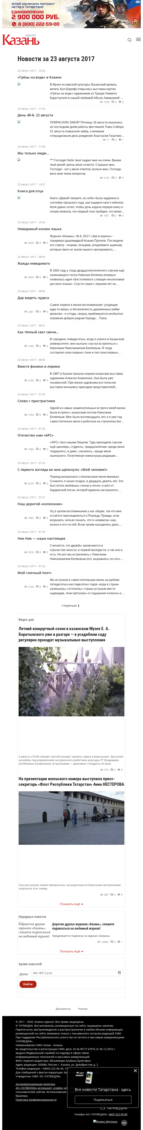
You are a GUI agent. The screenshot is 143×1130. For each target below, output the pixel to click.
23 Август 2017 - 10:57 (31, 184)
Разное (83, 1008)
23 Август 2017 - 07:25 (31, 566)
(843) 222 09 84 (118, 1114)
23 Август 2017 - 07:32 (31, 463)
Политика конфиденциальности (36, 1099)
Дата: (24, 974)
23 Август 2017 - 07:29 (31, 532)
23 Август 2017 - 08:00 (31, 360)
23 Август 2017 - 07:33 (31, 428)
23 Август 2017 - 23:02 (31, 70)
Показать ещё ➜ (71, 904)
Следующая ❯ (71, 605)
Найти (28, 984)
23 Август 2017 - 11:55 (31, 108)
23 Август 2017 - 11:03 (31, 146)
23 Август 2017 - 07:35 (31, 394)
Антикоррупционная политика (35, 1084)
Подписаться (103, 1100)
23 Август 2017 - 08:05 (31, 257)
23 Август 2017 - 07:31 (31, 497)
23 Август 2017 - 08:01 (31, 325)
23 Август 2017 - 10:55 (31, 222)
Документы (63, 1008)
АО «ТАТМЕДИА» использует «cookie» (39, 1088)
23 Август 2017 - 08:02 (31, 291)
